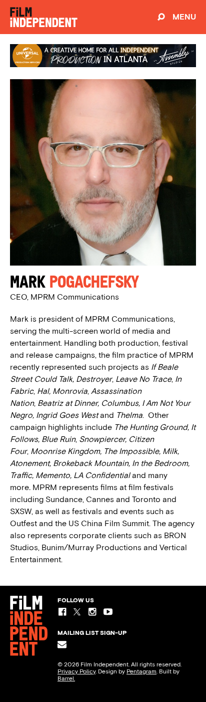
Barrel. (66, 678)
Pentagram (141, 671)
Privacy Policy (77, 671)
